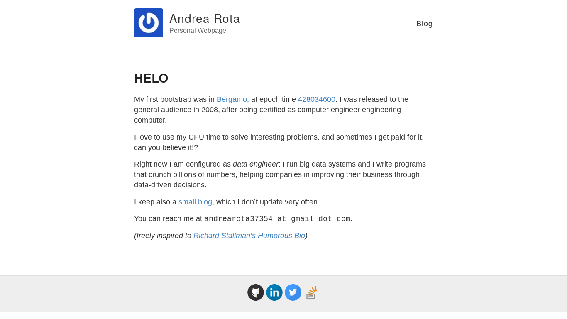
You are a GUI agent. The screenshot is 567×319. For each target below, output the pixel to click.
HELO (151, 77)
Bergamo (232, 99)
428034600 (316, 99)
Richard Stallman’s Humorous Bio (249, 235)
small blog (195, 202)
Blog (424, 22)
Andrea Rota (204, 18)
